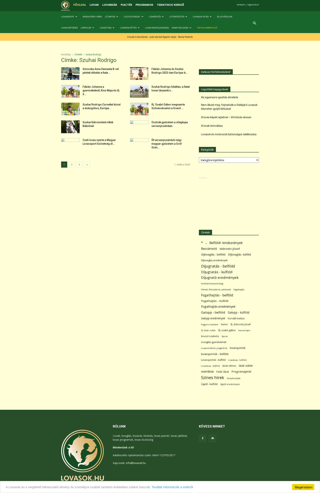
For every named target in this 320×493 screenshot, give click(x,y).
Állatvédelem (224, 16)
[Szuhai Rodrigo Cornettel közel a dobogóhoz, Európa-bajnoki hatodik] (70, 109)
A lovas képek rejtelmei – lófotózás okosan (226, 117)
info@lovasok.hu (136, 463)
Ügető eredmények (230, 384)
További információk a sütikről (172, 487)
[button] (254, 23)
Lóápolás (86, 27)
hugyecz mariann (209, 324)
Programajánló (241, 371)
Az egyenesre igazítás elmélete (219, 97)
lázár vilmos (229, 365)
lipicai (225, 336)
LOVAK (94, 4)
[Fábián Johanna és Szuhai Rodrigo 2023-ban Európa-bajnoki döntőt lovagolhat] (139, 73)
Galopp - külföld (238, 312)
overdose (207, 371)
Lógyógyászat (132, 16)
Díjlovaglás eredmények (214, 260)
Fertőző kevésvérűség (212, 283)
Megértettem (303, 487)
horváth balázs (236, 318)
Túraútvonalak (233, 378)
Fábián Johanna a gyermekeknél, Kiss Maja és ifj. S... (101, 90)
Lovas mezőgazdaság (157, 27)
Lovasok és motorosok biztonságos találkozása (228, 134)
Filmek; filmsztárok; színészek (216, 289)
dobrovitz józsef (230, 248)
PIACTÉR (126, 4)
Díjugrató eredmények (220, 278)
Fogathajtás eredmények (218, 307)
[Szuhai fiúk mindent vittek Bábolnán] (70, 126)
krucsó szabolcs (210, 336)
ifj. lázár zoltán (208, 330)
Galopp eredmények (213, 318)
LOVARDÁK (109, 4)
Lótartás (110, 16)
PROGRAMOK (144, 4)
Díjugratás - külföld (216, 272)
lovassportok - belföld (214, 354)
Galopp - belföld (213, 312)
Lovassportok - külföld (213, 359)
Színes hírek (212, 377)
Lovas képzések (69, 27)
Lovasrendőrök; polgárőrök (214, 348)
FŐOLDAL (79, 4)
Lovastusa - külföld (210, 365)
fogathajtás (239, 289)
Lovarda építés (128, 27)
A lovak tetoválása (212, 125)
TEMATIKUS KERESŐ (170, 4)
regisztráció (253, 4)
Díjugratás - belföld (218, 266)
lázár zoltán (246, 365)
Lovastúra (105, 27)
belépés (241, 4)
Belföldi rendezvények (226, 243)
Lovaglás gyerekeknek (213, 342)
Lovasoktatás (201, 16)
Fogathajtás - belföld (217, 295)
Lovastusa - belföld (237, 360)
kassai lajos (244, 330)
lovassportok (237, 348)
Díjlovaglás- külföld (239, 254)
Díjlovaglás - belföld (213, 254)
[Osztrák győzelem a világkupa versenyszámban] (139, 126)
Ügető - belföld (209, 384)
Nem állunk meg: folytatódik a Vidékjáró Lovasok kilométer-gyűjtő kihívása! (229, 106)
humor (224, 324)
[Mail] (212, 438)
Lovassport (67, 16)
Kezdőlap (66, 54)
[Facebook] (202, 438)
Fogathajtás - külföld (214, 301)
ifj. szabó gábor (227, 330)
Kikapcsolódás (180, 27)
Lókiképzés (155, 16)
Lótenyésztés (176, 16)
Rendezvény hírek (92, 16)
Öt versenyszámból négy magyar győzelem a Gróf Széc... (166, 144)
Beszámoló (209, 248)
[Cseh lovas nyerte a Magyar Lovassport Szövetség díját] (70, 144)
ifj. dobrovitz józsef (241, 324)
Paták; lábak (222, 371)
